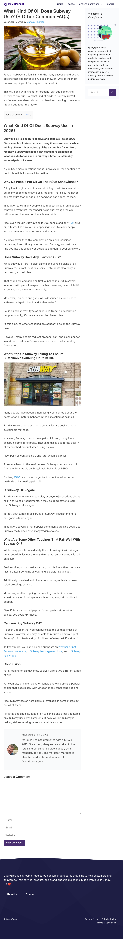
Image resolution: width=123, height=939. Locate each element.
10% (71, 222)
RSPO (17, 477)
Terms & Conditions (106, 923)
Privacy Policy (91, 919)
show (28, 115)
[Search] (112, 92)
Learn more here (96, 79)
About (110, 4)
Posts (71, 4)
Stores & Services (89, 4)
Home (60, 4)
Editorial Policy (109, 919)
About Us (12, 894)
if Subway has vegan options (45, 651)
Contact (30, 894)
